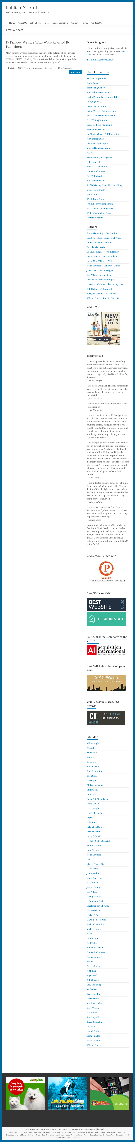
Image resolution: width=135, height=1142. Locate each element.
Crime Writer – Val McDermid (101, 111)
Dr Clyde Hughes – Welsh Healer (103, 252)
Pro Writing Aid (94, 176)
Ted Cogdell (93, 1017)
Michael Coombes (96, 924)
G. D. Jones (92, 822)
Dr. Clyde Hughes (95, 813)
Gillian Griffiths (94, 831)
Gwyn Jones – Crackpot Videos (102, 256)
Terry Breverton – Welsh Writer (102, 293)
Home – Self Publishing (98, 841)
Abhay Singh (93, 743)
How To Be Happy (96, 129)
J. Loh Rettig (92, 868)
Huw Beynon (93, 850)
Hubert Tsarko (94, 845)
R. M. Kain (91, 971)
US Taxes (91, 1026)
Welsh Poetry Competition (100, 204)
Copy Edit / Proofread (98, 799)
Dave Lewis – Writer (96, 247)
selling (52, 68)
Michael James (94, 929)
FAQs (89, 817)
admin (12, 68)
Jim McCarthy (93, 887)
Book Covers (93, 766)
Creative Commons (96, 106)
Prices (46, 22)
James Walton (93, 873)
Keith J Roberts (94, 896)
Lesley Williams (94, 910)
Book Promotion (60, 22)
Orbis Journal (93, 162)
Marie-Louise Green (96, 920)
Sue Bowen (92, 1012)
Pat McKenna (93, 938)
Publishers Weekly (95, 180)
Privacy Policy (93, 966)
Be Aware (91, 762)
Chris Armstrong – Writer (99, 242)
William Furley (94, 1045)
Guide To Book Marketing (99, 125)
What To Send (93, 1040)
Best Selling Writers (96, 87)
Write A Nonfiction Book (99, 213)
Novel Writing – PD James (99, 157)
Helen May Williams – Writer (101, 261)
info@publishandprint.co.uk (100, 59)
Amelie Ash (92, 752)
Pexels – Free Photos (97, 166)
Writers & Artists (95, 217)
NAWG (90, 152)
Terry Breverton (94, 1022)
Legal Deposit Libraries (98, 906)
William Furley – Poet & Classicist (103, 298)
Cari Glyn (91, 780)
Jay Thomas (92, 882)
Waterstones (93, 194)
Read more (75, 72)
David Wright (93, 808)
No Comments (66, 68)
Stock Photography (96, 190)
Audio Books (93, 83)
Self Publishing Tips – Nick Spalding (104, 185)
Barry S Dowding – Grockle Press (103, 233)
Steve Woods (93, 1008)
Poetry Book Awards (96, 171)
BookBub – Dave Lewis (98, 92)
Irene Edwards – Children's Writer (103, 265)
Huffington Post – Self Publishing (103, 134)
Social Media (93, 998)
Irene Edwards (94, 855)
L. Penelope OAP (95, 901)
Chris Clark (92, 790)
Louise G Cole (93, 915)
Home (12, 22)
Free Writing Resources (98, 120)
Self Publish (35, 22)
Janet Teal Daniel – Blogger (100, 270)
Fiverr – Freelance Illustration (101, 115)
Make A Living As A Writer (99, 148)
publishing (44, 68)
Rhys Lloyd (92, 975)
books (37, 68)
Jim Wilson (92, 892)
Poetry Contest (94, 957)
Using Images (93, 1036)
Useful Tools (93, 1031)
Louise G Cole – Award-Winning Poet (105, 284)
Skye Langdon (93, 994)
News (89, 933)
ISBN (89, 859)
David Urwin (93, 803)
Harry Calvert (93, 836)
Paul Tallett (92, 943)
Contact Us (96, 22)
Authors (75, 22)
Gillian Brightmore (96, 827)
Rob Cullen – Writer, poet (99, 289)
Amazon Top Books (96, 78)
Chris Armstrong (95, 785)
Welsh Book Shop (95, 199)
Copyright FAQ (94, 101)
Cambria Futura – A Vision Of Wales (104, 238)
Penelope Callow (95, 947)
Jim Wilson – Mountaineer (99, 275)
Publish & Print (21, 7)
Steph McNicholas (95, 1003)
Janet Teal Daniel (95, 878)
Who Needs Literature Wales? (101, 208)
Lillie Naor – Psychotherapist (101, 279)
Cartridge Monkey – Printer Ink (102, 97)
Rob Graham (93, 980)
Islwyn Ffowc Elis (95, 864)
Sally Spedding (94, 984)
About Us (22, 22)
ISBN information (95, 139)
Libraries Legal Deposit (98, 143)
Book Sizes (92, 776)
